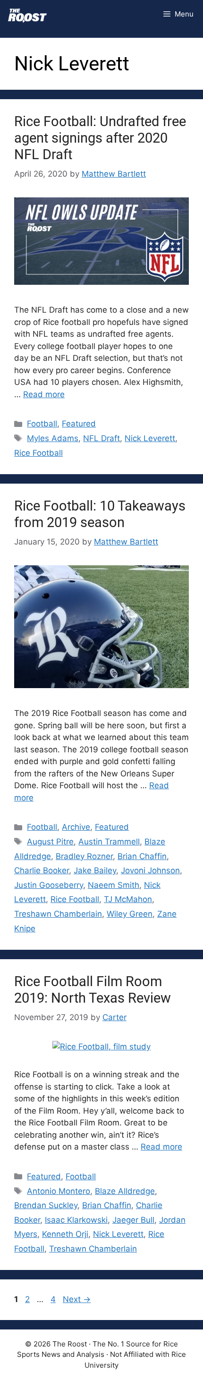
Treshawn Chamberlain (58, 914)
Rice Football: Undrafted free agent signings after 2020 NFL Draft (100, 137)
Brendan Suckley (45, 1205)
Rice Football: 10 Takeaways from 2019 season (100, 514)
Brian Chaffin (142, 856)
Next (77, 1299)
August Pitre (50, 841)
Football (42, 423)
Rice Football (38, 453)
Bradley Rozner (84, 856)
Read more (44, 394)
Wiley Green (129, 914)
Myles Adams (52, 438)
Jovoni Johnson (150, 870)
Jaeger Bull (133, 1220)
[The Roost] (27, 14)
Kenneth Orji (65, 1234)
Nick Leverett (150, 438)
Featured (79, 423)
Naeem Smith (113, 885)
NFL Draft (101, 438)
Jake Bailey (95, 870)
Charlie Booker (41, 870)
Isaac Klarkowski (76, 1220)
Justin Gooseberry (48, 885)
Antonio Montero (58, 1191)
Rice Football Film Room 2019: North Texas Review (92, 989)
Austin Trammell (109, 841)
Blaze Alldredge (125, 1191)
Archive (76, 827)
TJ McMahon (128, 899)
